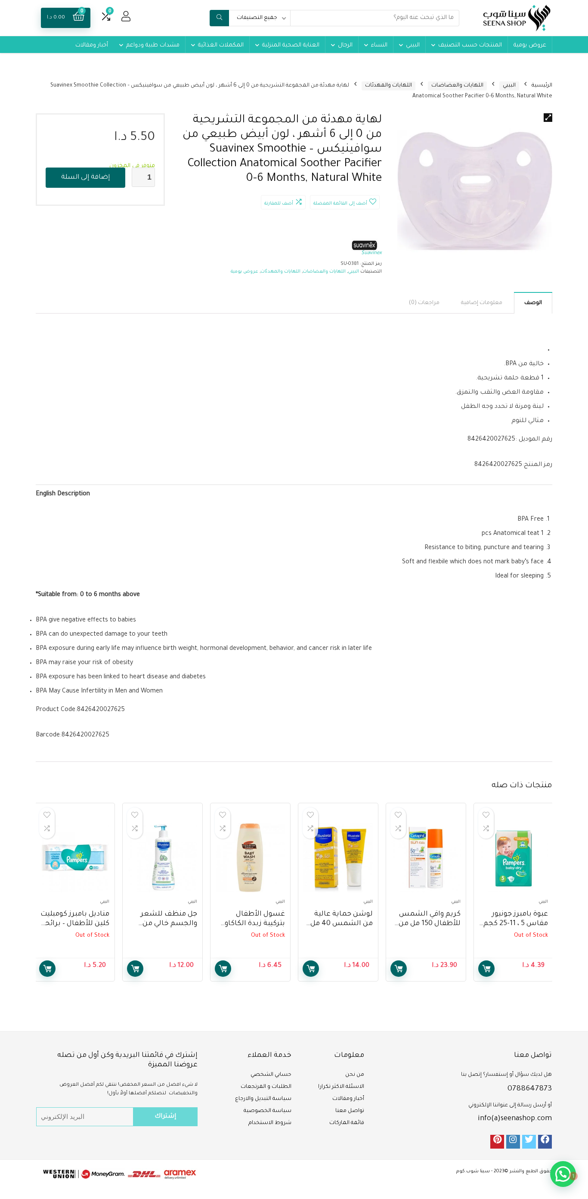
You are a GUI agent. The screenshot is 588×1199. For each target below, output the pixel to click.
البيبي (413, 45)
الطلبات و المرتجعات (266, 1087)
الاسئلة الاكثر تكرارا (341, 1087)
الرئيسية (542, 86)
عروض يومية (530, 45)
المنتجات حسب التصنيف (470, 45)
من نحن (354, 1075)
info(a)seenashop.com (515, 1119)
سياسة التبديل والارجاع (263, 1099)
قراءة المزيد (486, 968)
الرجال (345, 45)
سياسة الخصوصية (267, 1111)
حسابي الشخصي (271, 1075)
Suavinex (371, 253)
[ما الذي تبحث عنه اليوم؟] (219, 18)
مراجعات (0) (424, 303)
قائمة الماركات (346, 1123)
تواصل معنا (349, 1111)
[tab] (533, 303)
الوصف (533, 303)
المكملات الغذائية (221, 45)
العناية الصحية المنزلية (290, 45)
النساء (379, 45)
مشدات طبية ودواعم (152, 45)
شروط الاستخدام (269, 1123)
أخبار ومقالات (91, 45)
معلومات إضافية (481, 303)
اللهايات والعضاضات (457, 86)
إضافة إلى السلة (85, 177)
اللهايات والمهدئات (388, 86)
